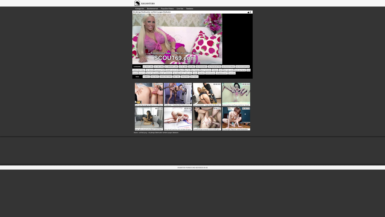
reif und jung (228, 70)
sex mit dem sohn (152, 73)
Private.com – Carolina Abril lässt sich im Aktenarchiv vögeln (183, 105)
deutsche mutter (214, 66)
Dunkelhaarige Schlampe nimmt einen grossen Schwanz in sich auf (213, 129)
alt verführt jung (171, 66)
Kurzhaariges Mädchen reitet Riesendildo (235, 129)
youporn (232, 73)
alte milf (192, 66)
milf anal (177, 76)
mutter (187, 70)
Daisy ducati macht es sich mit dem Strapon (177, 129)
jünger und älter (172, 70)
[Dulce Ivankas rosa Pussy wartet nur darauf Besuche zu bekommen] (236, 93)
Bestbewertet (152, 8)
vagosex (201, 73)
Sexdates (189, 8)
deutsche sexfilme (242, 66)
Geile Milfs (154, 76)
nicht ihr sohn (206, 70)
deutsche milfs (201, 66)
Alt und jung (159, 66)
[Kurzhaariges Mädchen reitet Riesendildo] (236, 117)
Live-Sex (180, 8)
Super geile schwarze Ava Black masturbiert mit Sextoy (152, 129)
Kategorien (139, 8)
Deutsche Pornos (228, 66)
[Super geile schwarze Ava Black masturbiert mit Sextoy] (149, 117)
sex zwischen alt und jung (182, 73)
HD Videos (149, 70)
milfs (181, 70)
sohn (195, 73)
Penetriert (185, 76)
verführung (210, 73)
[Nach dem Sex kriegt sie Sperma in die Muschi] (149, 93)
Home (136, 133)
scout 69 (142, 73)
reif (220, 70)
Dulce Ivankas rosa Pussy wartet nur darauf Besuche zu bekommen (242, 105)
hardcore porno (139, 70)
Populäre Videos (167, 8)
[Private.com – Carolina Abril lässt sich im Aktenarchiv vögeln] (178, 93)
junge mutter (159, 70)
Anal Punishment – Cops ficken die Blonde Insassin (208, 105)
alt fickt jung (148, 66)
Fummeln (146, 76)
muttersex (195, 70)
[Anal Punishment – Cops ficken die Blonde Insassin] (207, 93)
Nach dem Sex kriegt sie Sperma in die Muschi (149, 105)
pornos (215, 70)
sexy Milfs (194, 76)
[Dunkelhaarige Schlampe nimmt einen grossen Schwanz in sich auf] (207, 117)
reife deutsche (240, 70)
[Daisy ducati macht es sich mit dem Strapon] (178, 117)
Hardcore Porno (166, 76)
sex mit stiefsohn (166, 73)
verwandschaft (221, 73)
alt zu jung (183, 66)
